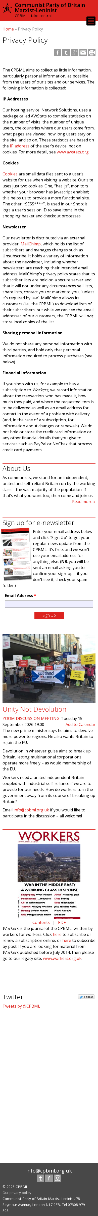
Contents (41, 922)
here (57, 934)
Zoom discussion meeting (31, 718)
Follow (88, 997)
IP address (19, 146)
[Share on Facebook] (57, 52)
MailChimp (31, 244)
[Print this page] (91, 52)
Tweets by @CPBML (21, 1006)
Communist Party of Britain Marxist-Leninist (50, 7)
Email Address (20, 595)
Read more (82, 501)
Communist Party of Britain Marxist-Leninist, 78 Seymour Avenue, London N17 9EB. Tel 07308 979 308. (44, 1204)
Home (8, 29)
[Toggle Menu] (90, 20)
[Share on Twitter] (66, 52)
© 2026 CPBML (15, 1186)
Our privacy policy (17, 1192)
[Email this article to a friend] (83, 52)
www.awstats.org (73, 152)
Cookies (10, 174)
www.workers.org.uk (62, 958)
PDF (62, 922)
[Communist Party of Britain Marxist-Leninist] (7, 10)
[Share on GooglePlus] (74, 52)
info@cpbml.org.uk (31, 810)
